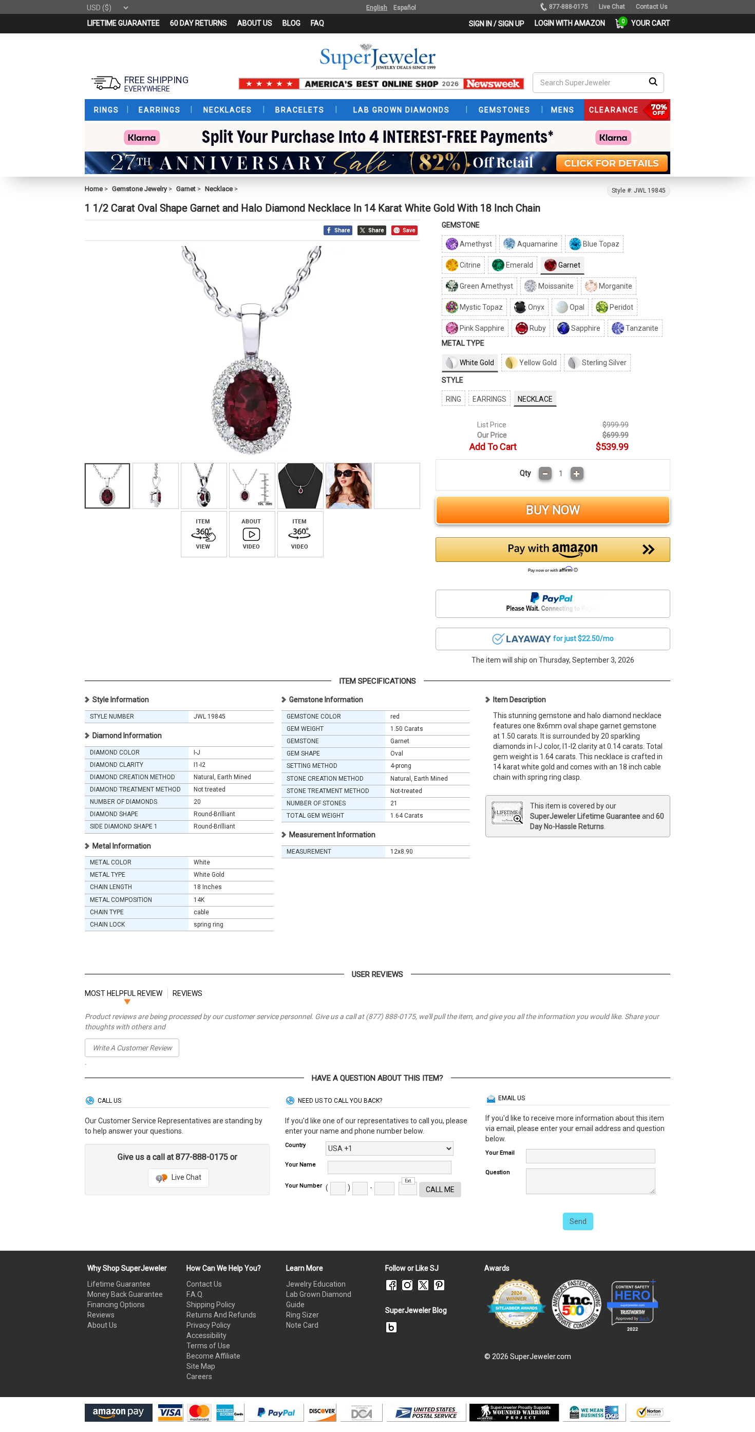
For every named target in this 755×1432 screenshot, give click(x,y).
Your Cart (648, 23)
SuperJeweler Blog (416, 1310)
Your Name (300, 1164)
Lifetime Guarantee (118, 1284)
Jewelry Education (316, 1284)
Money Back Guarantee (125, 1294)
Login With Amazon (570, 23)
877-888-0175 (568, 6)
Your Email (500, 1153)
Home (94, 189)
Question (497, 1172)
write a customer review (132, 1048)
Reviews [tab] (187, 993)
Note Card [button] (302, 1325)
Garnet (186, 189)
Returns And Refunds (221, 1315)
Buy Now (553, 510)
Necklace (219, 189)
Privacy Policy (208, 1325)
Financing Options (116, 1305)
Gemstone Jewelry (139, 189)
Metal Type (463, 343)
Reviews (101, 1315)
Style (452, 380)
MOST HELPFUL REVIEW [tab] (123, 993)
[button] (553, 557)
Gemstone (461, 225)
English (376, 7)
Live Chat (185, 1177)
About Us (102, 1325)
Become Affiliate (213, 1356)
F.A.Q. (195, 1294)
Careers (199, 1376)
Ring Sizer (302, 1315)
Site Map (200, 1366)
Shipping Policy (210, 1305)
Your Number (303, 1185)
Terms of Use (208, 1346)
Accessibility (206, 1335)
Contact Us (204, 1284)
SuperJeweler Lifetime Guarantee (585, 816)
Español (404, 7)
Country (295, 1145)
